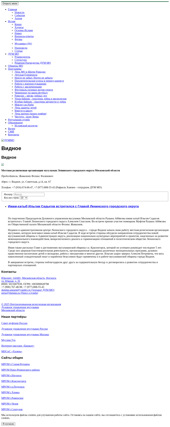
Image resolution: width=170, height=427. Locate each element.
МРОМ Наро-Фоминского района (20, 369)
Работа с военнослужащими (30, 83)
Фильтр (9, 194)
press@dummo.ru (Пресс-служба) (19, 293)
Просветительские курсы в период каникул (39, 80)
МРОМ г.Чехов (9, 403)
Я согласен (8, 424)
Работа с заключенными (28, 86)
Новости (19, 12)
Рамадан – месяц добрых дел (31, 95)
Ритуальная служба (19, 119)
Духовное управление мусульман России (24, 328)
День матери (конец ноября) (30, 113)
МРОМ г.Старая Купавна (15, 364)
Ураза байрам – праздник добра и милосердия (40, 98)
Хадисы (19, 27)
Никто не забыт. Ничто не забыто (34, 77)
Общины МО (15, 65)
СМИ (11, 131)
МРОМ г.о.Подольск (13, 386)
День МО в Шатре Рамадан (30, 71)
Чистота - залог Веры (27, 116)
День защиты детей (26, 107)
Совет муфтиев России (14, 323)
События (20, 15)
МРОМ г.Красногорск (13, 381)
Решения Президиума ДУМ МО (33, 62)
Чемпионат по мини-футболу (31, 92)
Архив (18, 18)
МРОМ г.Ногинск (11, 375)
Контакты (13, 134)
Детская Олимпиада (26, 74)
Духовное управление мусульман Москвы (25, 334)
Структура (21, 59)
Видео (11, 128)
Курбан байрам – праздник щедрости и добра (40, 101)
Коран (18, 24)
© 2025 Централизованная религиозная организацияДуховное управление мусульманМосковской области (31, 307)
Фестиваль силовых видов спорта (34, 89)
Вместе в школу (24, 110)
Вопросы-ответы (24, 36)
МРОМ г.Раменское (12, 398)
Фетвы (18, 39)
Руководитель (22, 56)
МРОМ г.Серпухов (12, 409)
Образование (15, 122)
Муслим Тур (8, 340)
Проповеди (21, 47)
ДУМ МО (13, 53)
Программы (14, 68)
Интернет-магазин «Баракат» (17, 345)
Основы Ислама (24, 30)
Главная (12, 9)
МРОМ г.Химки (10, 392)
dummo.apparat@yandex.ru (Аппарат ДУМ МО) (27, 290)
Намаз (18, 33)
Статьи (19, 50)
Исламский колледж (26, 125)
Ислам (11, 21)
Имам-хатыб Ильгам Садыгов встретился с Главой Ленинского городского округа (73, 206)
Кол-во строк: (12, 197)
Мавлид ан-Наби (24, 104)
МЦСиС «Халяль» (11, 351)
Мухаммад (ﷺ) (23, 43)
